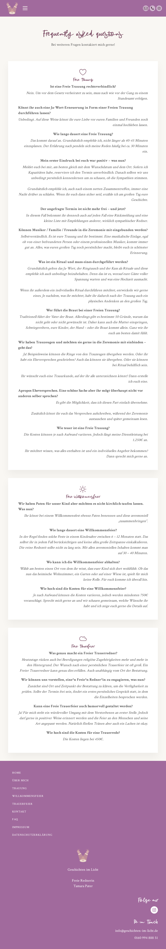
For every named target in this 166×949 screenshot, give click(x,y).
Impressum (20, 827)
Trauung (19, 788)
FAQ (15, 819)
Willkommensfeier (28, 796)
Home (16, 773)
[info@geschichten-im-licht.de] (146, 8)
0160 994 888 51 (146, 937)
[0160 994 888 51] (152, 8)
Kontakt (19, 811)
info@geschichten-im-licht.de (136, 930)
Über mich (20, 780)
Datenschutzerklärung (32, 835)
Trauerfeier (22, 804)
